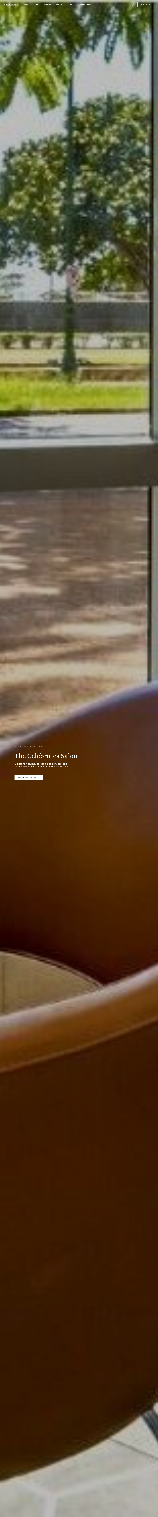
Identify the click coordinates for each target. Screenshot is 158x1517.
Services (47, 4)
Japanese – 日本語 (84, 4)
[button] (145, 4)
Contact (59, 4)
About (36, 4)
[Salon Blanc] (11, 4)
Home (26, 4)
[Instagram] (132, 5)
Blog (70, 4)
